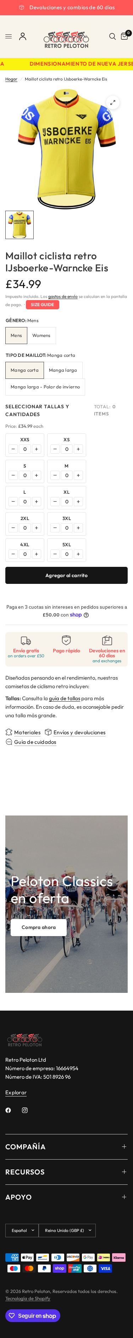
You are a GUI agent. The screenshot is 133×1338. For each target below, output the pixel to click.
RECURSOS (25, 1171)
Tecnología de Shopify (27, 1298)
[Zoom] (113, 102)
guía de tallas (64, 698)
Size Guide (42, 304)
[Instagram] (30, 1110)
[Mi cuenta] (22, 36)
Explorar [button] (16, 1092)
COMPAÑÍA (25, 1146)
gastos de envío (63, 296)
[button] (39, 927)
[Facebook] (13, 1110)
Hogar (11, 79)
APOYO (18, 1197)
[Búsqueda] (112, 36)
